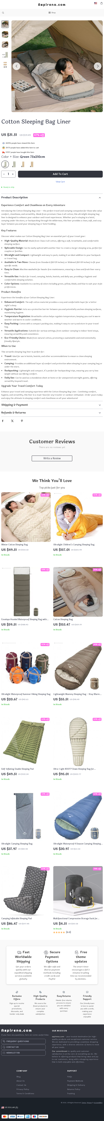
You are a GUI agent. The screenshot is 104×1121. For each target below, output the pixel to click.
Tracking (71, 1093)
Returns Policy (73, 1089)
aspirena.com (58, 1036)
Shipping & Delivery (76, 1085)
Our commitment (59, 1051)
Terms (84, 1103)
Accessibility (98, 1103)
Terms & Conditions (25, 1093)
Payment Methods (75, 1081)
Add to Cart (60, 174)
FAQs (69, 1076)
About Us (20, 1081)
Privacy (89, 1103)
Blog (18, 1076)
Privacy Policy (22, 1089)
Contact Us (21, 1085)
